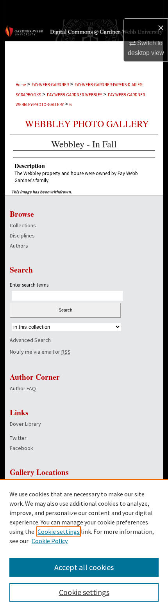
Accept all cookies (84, 567)
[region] (84, 545)
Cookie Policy (50, 541)
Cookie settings (59, 531)
